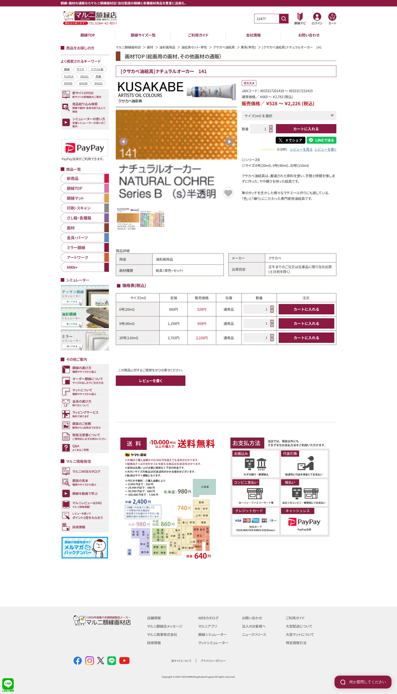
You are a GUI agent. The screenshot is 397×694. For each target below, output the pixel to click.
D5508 (68, 83)
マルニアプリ (207, 626)
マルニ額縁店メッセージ (164, 626)
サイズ (80, 69)
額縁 (67, 69)
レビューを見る (301, 149)
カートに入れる (306, 128)
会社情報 (253, 35)
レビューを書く (325, 149)
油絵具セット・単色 (194, 47)
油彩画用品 (167, 47)
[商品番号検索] (283, 18)
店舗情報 (154, 617)
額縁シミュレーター (212, 634)
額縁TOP (87, 35)
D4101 (98, 83)
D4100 (83, 83)
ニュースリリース (254, 634)
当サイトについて (181, 661)
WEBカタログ (208, 617)
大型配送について (299, 626)
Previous (123, 141)
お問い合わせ (309, 35)
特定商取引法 (296, 642)
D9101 (84, 76)
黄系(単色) (248, 47)
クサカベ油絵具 (224, 47)
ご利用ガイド (198, 35)
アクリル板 (97, 69)
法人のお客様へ (254, 626)
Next (229, 141)
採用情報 (154, 642)
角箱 (98, 76)
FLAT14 (69, 76)
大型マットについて (300, 634)
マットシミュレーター (213, 642)
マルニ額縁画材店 (128, 47)
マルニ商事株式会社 (162, 634)
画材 (150, 47)
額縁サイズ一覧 (143, 35)
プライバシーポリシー (213, 661)
